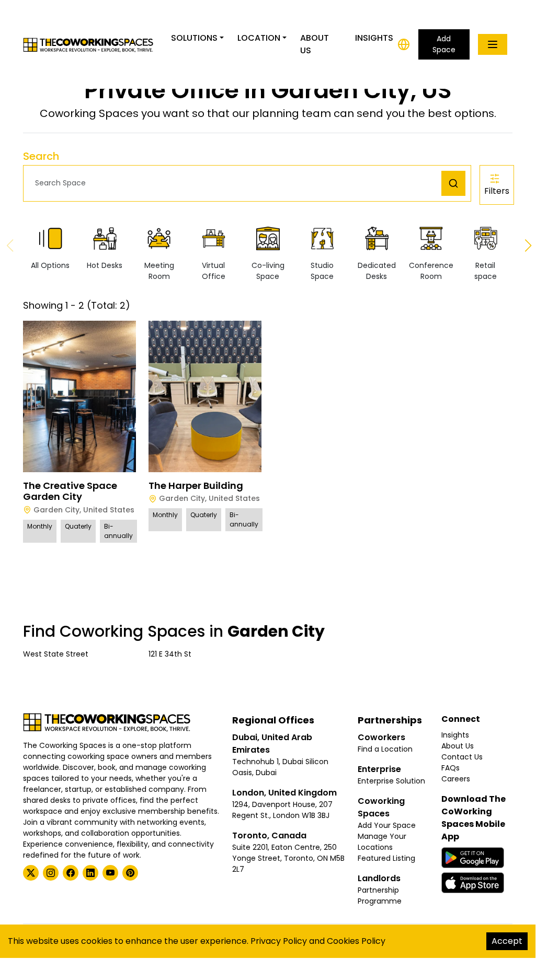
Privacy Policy (278, 941)
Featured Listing (386, 858)
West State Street (55, 654)
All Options (50, 265)
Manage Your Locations (382, 841)
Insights (374, 38)
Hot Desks (104, 265)
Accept (507, 941)
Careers (455, 779)
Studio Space (322, 271)
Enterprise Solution (391, 781)
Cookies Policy (356, 941)
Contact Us (462, 757)
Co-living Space (268, 271)
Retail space (485, 271)
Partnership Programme (380, 895)
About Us (314, 44)
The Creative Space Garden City (70, 491)
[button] (235, 183)
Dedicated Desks (377, 271)
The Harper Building (196, 485)
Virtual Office (213, 271)
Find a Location (385, 749)
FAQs (450, 768)
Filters (496, 191)
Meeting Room (159, 271)
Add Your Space (387, 825)
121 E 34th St (170, 654)
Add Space (443, 44)
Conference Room (431, 271)
